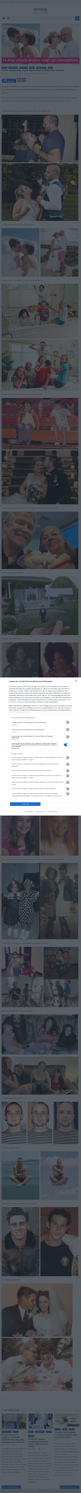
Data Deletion (28, 811)
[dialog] (40, 746)
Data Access (40, 811)
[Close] (77, 682)
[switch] (66, 722)
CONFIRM (25, 804)
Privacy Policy (52, 811)
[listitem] (40, 718)
